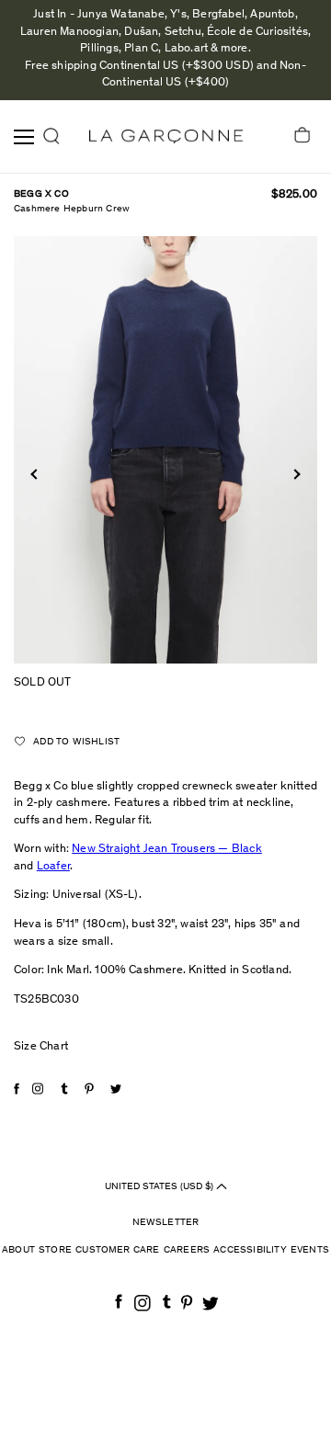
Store (55, 1250)
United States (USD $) (160, 1186)
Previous (35, 475)
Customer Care (117, 1250)
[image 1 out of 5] (165, 449)
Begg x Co (41, 194)
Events (310, 1250)
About (18, 1250)
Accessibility (250, 1250)
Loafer (53, 867)
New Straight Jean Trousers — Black (167, 850)
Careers (187, 1250)
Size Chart (41, 1047)
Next (295, 475)
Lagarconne (166, 136)
